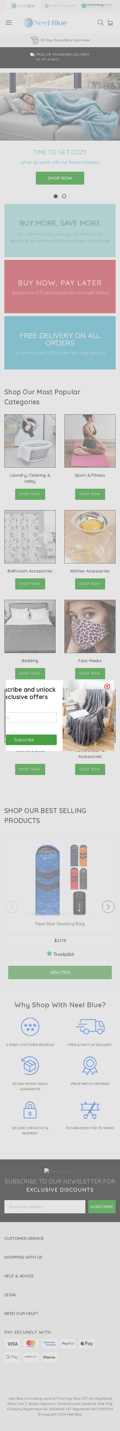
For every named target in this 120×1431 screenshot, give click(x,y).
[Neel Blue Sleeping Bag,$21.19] (60, 911)
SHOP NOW (60, 178)
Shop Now (30, 494)
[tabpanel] (60, 133)
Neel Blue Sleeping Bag (60, 923)
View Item (60, 972)
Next (108, 907)
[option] (60, 40)
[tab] (56, 197)
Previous (12, 907)
